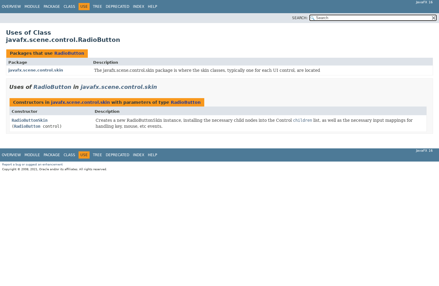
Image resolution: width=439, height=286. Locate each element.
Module (32, 6)
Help (152, 6)
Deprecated (117, 6)
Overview (11, 6)
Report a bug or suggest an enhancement (32, 164)
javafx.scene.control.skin (35, 70)
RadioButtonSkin (29, 120)
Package (52, 6)
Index (138, 6)
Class (69, 6)
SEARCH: (300, 18)
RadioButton (69, 53)
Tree (97, 6)
